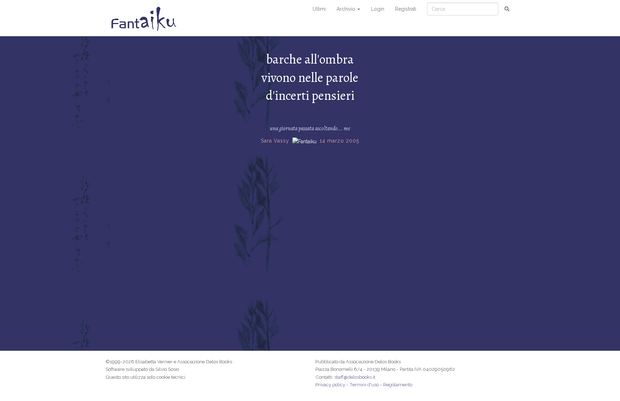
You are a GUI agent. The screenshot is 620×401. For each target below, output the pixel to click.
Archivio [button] (347, 9)
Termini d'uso (364, 384)
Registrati (405, 9)
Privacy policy (330, 384)
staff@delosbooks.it (354, 377)
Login (377, 9)
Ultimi (319, 9)
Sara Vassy (275, 141)
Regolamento (397, 384)
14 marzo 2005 (339, 141)
